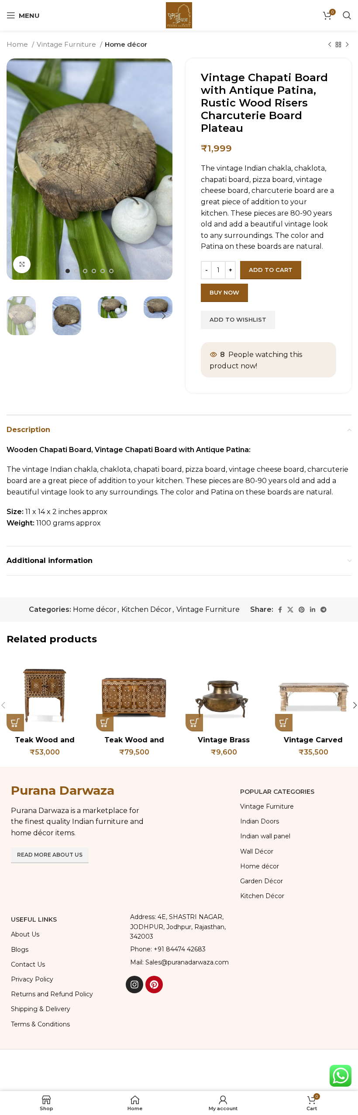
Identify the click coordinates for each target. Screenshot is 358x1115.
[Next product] (347, 44)
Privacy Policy (32, 979)
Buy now (224, 292)
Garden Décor (261, 881)
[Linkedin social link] (312, 609)
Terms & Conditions (40, 1024)
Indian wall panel (265, 836)
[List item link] (179, 949)
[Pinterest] (154, 984)
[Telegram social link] (323, 609)
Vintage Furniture (67, 44)
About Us (25, 934)
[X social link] (290, 609)
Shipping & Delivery (40, 1009)
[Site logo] (179, 14)
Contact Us (28, 964)
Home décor (126, 44)
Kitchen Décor (146, 609)
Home (18, 44)
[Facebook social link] (280, 609)
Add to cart (271, 269)
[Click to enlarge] (22, 264)
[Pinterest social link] (301, 609)
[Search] (347, 15)
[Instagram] (134, 984)
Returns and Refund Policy (52, 994)
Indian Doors (259, 821)
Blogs (19, 950)
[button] (15, 722)
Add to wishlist (238, 319)
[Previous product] (329, 44)
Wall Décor (256, 851)
